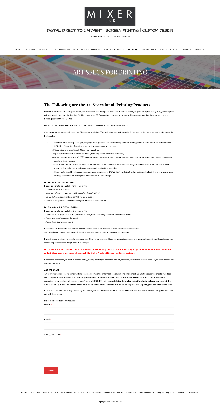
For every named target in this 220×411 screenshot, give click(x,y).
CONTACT (186, 49)
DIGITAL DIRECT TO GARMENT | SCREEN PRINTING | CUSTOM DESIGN (110, 30)
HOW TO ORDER (148, 49)
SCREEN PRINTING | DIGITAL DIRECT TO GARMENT (76, 49)
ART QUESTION (52, 334)
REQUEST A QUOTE (169, 49)
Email (47, 319)
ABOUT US (199, 49)
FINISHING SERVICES (114, 49)
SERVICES (44, 49)
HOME (18, 49)
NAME (48, 304)
